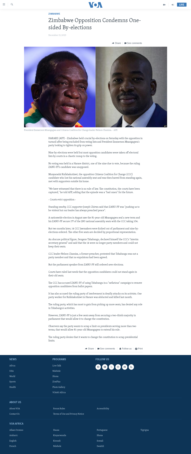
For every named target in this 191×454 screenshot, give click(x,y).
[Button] (116, 43)
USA (11, 371)
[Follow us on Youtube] (104, 367)
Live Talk (56, 366)
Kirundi (57, 441)
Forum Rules (59, 409)
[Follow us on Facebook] (98, 367)
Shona (55, 376)
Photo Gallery (58, 387)
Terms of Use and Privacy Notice (68, 414)
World (12, 376)
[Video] (164, 5)
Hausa (56, 430)
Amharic (13, 436)
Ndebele (56, 371)
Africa (12, 366)
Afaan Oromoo (16, 430)
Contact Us (14, 414)
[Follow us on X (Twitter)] (111, 367)
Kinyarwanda (59, 436)
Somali (100, 441)
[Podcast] (118, 367)
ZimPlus (56, 382)
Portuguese (102, 430)
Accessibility (103, 409)
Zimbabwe (54, 14)
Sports (12, 382)
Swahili (100, 446)
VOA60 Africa (59, 392)
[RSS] (131, 367)
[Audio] (173, 5)
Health (12, 387)
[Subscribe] (124, 367)
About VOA (14, 409)
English (12, 441)
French (12, 446)
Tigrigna (145, 430)
